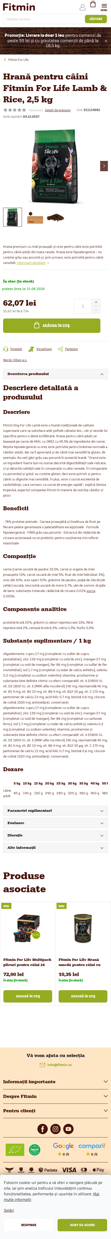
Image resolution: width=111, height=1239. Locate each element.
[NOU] (27, 928)
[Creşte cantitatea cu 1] (96, 302)
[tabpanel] (28, 954)
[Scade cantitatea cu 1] (96, 309)
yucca (90, 591)
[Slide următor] (104, 166)
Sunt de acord (82, 1225)
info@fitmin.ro (59, 1065)
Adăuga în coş (56, 325)
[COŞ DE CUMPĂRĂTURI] (93, 6)
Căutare (96, 19)
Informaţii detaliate (31, 263)
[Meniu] (104, 7)
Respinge (28, 1225)
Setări (9, 1210)
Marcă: (15, 360)
